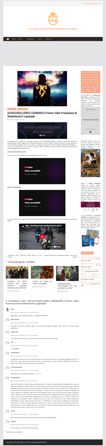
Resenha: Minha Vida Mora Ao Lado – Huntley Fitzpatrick (90, 258)
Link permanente (34, 312)
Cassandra (29, 39)
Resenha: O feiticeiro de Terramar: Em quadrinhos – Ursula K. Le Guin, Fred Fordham (90, 275)
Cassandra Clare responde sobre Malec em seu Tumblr (24, 256)
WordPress (43, 442)
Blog (39, 39)
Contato (49, 39)
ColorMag (34, 442)
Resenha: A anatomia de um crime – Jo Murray (90, 264)
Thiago (23, 119)
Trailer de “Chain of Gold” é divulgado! (42, 282)
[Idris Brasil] (7, 39)
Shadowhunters (12, 109)
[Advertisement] (53, 53)
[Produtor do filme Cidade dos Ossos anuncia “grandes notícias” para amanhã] (17, 267)
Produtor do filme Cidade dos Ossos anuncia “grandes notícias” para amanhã (17, 284)
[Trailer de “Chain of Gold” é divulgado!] (42, 267)
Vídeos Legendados (22, 109)
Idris (20, 39)
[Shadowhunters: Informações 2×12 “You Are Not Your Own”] (67, 267)
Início (14, 39)
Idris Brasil (20, 442)
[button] (23, 39)
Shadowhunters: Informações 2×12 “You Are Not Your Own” (67, 286)
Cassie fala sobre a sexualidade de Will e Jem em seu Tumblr (60, 256)
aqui (24, 146)
